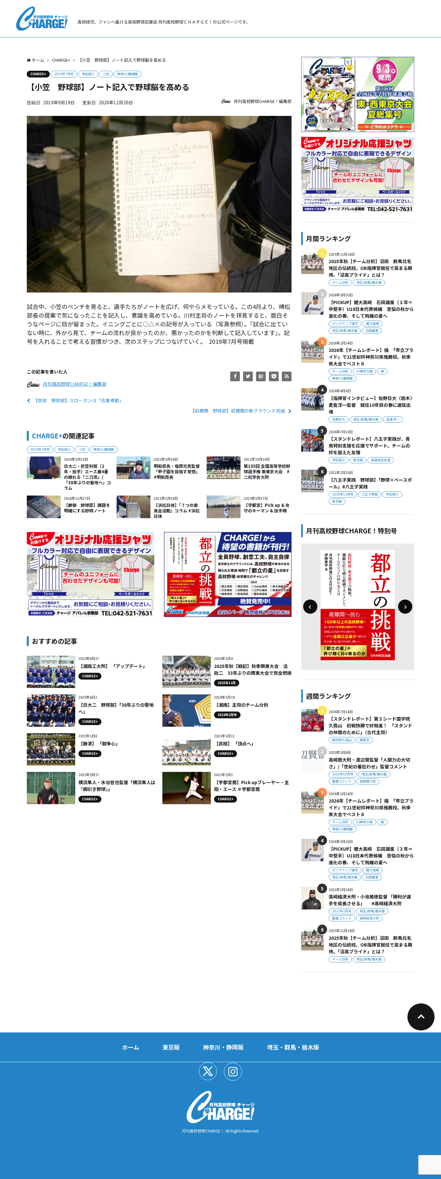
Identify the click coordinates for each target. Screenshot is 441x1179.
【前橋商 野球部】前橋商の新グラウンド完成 (237, 410)
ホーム (130, 1047)
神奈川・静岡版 (223, 1047)
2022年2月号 (342, 910)
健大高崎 (372, 323)
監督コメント (342, 781)
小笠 (106, 73)
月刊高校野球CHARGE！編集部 (263, 101)
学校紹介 (88, 73)
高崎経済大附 (369, 918)
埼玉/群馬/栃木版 (369, 282)
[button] (310, 607)
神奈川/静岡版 (127, 73)
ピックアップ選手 (345, 323)
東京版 (358, 459)
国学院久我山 (342, 739)
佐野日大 (338, 419)
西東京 (364, 739)
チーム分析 (340, 282)
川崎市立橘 (364, 371)
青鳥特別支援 (380, 459)
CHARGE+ (38, 73)
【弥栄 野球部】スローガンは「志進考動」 (78, 400)
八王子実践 (370, 494)
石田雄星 (371, 330)
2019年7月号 (64, 73)
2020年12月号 (343, 494)
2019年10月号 (343, 774)
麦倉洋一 (392, 419)
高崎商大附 (368, 781)
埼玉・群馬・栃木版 (293, 1047)
